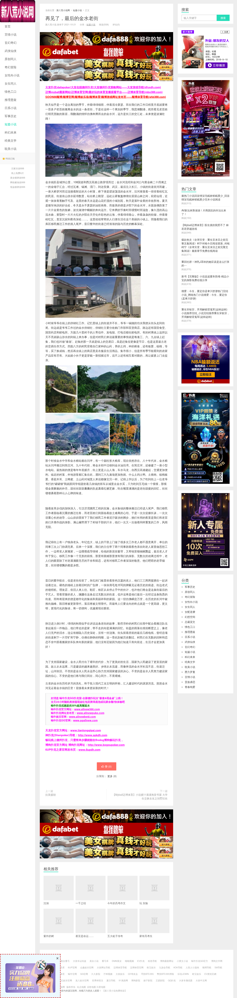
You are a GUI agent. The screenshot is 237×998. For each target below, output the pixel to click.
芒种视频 (108, 973)
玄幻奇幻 (10, 42)
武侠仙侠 (10, 51)
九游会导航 (164, 967)
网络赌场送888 (17, 182)
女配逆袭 (190, 612)
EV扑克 (141, 960)
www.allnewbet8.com (82, 716)
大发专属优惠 (185, 980)
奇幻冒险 (10, 67)
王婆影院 (160, 980)
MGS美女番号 (63, 960)
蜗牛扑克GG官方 (199, 960)
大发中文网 (201, 980)
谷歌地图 (91, 986)
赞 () (108, 766)
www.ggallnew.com (85, 720)
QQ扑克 (172, 980)
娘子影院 (147, 980)
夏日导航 (110, 980)
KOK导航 (177, 967)
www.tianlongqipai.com (85, 730)
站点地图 (81, 986)
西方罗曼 (190, 672)
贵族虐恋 (190, 682)
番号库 (105, 960)
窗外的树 (49, 936)
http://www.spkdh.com (92, 735)
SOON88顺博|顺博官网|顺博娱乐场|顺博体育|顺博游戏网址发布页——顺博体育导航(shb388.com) (105, 97)
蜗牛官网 (72, 973)
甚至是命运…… (85, 936)
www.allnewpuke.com (90, 713)
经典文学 (10, 140)
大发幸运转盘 (79, 960)
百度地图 (100, 986)
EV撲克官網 (210, 973)
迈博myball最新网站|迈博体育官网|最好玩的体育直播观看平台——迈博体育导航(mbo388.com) (104, 92)
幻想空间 (190, 617)
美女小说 (94, 960)
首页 (8, 26)
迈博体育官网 (136, 967)
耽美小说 (10, 148)
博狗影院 (135, 980)
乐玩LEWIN (183, 973)
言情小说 (10, 34)
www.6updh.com (89, 749)
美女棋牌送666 (17, 177)
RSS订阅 (10, 158)
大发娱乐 (120, 973)
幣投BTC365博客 (165, 973)
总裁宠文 (190, 622)
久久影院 (95, 973)
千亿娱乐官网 (65, 980)
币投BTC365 (147, 973)
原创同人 (10, 59)
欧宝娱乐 (151, 967)
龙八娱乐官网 (82, 980)
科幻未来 (10, 132)
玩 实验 (143, 903)
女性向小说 (12, 75)
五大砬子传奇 (115, 936)
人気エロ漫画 (192, 967)
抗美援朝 (50, 794)
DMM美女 (117, 960)
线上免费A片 (17, 172)
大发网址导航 (103, 967)
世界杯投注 (97, 980)
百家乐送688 (17, 168)
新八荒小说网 (17, 11)
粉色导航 (152, 960)
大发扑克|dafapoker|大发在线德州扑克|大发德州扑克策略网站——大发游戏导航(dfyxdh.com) (103, 87)
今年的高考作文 (116, 903)
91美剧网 (123, 980)
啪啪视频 (129, 960)
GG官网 (84, 973)
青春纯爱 (190, 687)
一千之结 (81, 903)
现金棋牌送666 (17, 186)
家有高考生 (145, 936)
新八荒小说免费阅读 (115, 990)
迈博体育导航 (120, 967)
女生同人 (10, 83)
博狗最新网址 (166, 960)
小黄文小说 (182, 960)
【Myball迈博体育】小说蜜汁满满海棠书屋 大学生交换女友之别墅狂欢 (140, 796)
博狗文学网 (216, 960)
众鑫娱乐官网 (87, 967)
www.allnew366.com (87, 709)
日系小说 (10, 108)
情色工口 (10, 91)
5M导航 (218, 967)
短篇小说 (10, 124)
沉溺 (46, 903)
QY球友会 (133, 973)
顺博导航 (206, 967)
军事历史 (10, 116)
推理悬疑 (10, 100)
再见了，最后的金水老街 (71, 17)
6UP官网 (72, 967)
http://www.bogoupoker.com (106, 745)
